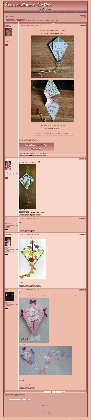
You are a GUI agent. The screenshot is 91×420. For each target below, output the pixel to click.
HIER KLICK (62, 125)
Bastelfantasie (8, 234)
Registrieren (59, 11)
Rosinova (7, 25)
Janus (6, 289)
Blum (6, 218)
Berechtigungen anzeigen (80, 398)
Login (85, 11)
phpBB (45, 409)
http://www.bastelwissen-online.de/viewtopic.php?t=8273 (59, 135)
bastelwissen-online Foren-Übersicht (35, 20)
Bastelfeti (7, 158)
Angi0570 (48, 411)
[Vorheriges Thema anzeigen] (80, 17)
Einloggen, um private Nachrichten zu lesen (73, 11)
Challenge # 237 (11, 16)
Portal (41, 11)
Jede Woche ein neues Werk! (51, 20)
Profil (49, 11)
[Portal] (83, 17)
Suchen (53, 11)
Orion (38, 409)
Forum (45, 11)
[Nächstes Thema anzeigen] (85, 17)
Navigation (36, 11)
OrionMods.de (48, 412)
